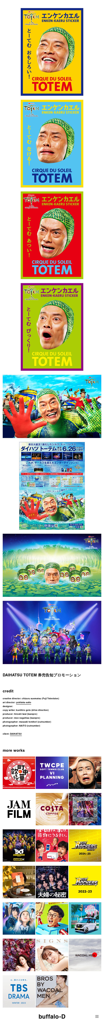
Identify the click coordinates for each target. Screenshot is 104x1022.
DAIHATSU (16, 733)
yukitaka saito (23, 702)
